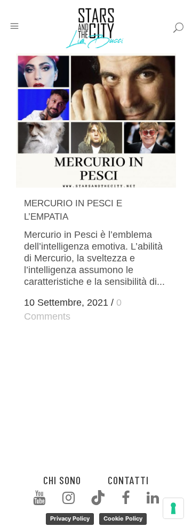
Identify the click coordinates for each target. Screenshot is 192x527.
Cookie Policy (122, 518)
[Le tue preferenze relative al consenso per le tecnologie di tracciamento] (173, 508)
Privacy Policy (70, 518)
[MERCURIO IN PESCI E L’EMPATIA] (96, 120)
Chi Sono (62, 480)
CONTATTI (128, 480)
